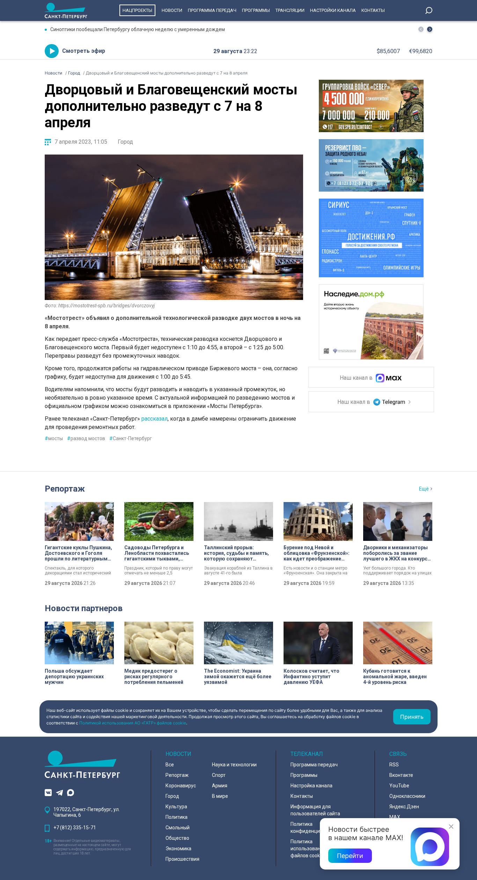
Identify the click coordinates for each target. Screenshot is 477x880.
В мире (220, 796)
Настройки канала (333, 10)
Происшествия (182, 859)
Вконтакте (401, 775)
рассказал (154, 418)
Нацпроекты (137, 10)
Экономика (178, 848)
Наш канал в (357, 378)
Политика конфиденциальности (316, 827)
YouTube (399, 785)
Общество (177, 838)
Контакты (373, 10)
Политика (177, 817)
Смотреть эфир (83, 51)
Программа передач (212, 10)
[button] (429, 29)
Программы (256, 10)
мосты (54, 438)
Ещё (424, 489)
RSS (394, 764)
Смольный (178, 827)
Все (170, 764)
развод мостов (86, 438)
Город (125, 141)
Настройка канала (311, 785)
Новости (172, 10)
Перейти (350, 855)
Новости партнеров (84, 608)
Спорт (219, 775)
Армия (219, 785)
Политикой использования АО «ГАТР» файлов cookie (132, 722)
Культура (176, 806)
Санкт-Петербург (130, 438)
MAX (394, 817)
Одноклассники (407, 796)
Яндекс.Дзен (404, 806)
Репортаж (65, 489)
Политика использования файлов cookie (308, 848)
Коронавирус (181, 785)
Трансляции (290, 10)
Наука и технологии (234, 764)
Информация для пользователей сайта (315, 810)
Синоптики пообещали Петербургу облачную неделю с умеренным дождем (137, 29)
